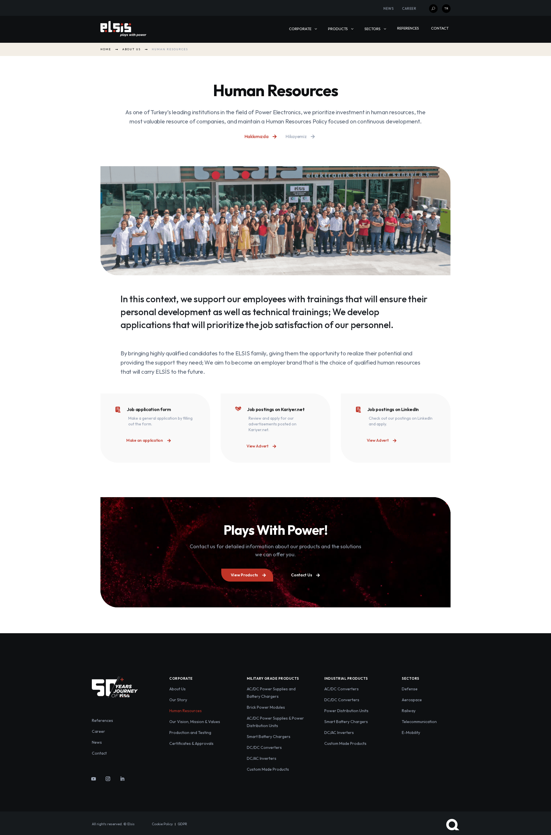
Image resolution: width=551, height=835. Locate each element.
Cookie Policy (162, 824)
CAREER (409, 8)
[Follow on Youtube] (93, 778)
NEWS (388, 8)
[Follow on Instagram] (107, 778)
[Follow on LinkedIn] (122, 778)
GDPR (182, 824)
